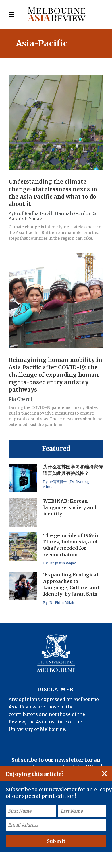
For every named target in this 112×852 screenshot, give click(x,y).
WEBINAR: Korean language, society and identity (69, 507)
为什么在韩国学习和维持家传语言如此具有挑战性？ (73, 470)
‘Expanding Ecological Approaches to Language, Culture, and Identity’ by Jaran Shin (71, 584)
